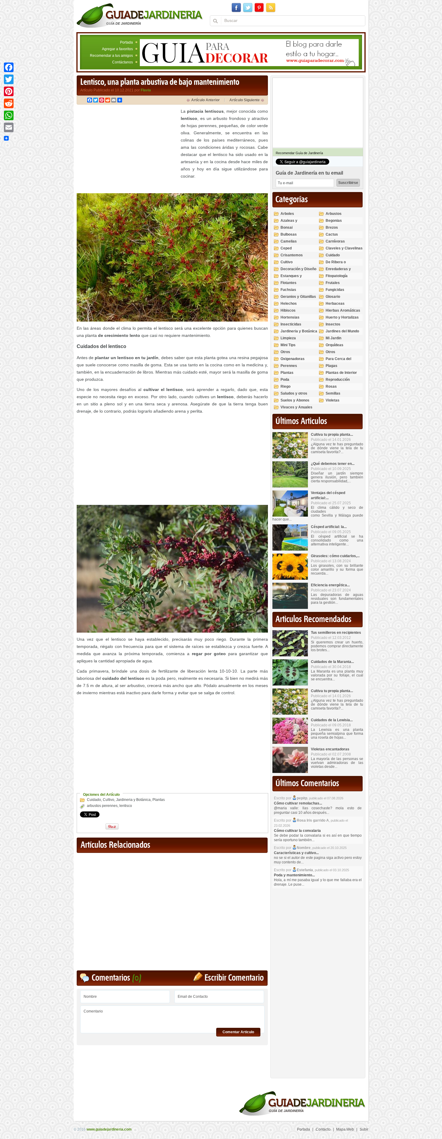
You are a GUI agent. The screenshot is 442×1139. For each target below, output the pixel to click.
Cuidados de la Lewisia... (332, 720)
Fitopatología (337, 276)
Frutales (333, 283)
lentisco (125, 806)
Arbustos (334, 214)
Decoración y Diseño (298, 269)
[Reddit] (9, 103)
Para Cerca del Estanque (338, 361)
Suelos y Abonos (295, 400)
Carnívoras (335, 241)
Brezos (332, 227)
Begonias (334, 220)
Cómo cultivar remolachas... (298, 803)
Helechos (289, 303)
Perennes (289, 366)
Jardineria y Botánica (133, 800)
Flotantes (288, 283)
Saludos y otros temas (294, 396)
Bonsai (287, 227)
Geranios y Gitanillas (298, 297)
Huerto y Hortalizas (342, 317)
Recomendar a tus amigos (111, 55)
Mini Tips (288, 345)
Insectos (333, 324)
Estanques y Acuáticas (291, 278)
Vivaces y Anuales (296, 407)
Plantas (158, 800)
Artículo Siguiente (244, 100)
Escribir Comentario (234, 978)
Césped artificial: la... (329, 527)
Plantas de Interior (341, 373)
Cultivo (108, 800)
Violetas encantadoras (330, 749)
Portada (126, 42)
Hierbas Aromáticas (343, 310)
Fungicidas (335, 290)
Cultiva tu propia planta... (332, 434)
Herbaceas (335, 303)
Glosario (333, 297)
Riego (285, 386)
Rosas (331, 386)
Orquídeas (334, 345)
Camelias (289, 241)
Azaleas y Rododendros (292, 223)
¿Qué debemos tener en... (333, 464)
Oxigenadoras (293, 359)
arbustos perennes (102, 806)
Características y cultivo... (296, 853)
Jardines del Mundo (342, 331)
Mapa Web (345, 1129)
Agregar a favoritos (117, 49)
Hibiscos (288, 310)
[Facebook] (9, 67)
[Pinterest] (9, 91)
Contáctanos (122, 62)
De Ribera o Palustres (336, 264)
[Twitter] (9, 79)
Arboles (287, 214)
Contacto (323, 1129)
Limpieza (288, 338)
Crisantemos (292, 255)
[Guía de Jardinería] (140, 15)
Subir (364, 1129)
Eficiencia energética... (330, 585)
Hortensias (290, 317)
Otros (285, 352)
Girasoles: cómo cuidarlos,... (335, 556)
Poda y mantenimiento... (294, 875)
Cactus (332, 234)
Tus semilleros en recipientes (336, 633)
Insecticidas (291, 324)
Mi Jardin (333, 338)
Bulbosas (289, 234)
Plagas (331, 366)
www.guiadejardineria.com (109, 1129)
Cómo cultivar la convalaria (297, 831)
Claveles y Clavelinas (344, 248)
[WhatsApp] (9, 115)
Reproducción (338, 379)
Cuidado (94, 800)
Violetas (332, 400)
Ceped (286, 248)
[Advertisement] (127, 150)
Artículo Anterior (205, 100)
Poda (285, 379)
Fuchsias (288, 290)
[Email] (9, 127)
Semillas (333, 393)
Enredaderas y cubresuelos (338, 271)
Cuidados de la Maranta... (332, 662)
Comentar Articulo (238, 1032)
